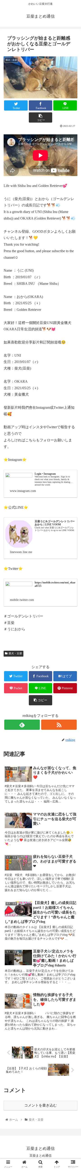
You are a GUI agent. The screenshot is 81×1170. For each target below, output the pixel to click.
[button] (72, 679)
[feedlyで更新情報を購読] (22, 725)
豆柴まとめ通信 (40, 1155)
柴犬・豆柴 (15, 653)
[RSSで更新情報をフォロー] (58, 725)
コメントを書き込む (40, 1105)
